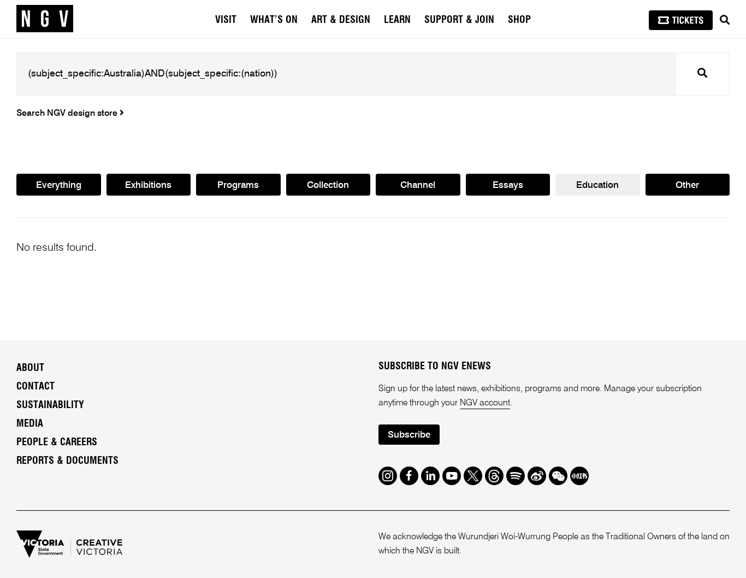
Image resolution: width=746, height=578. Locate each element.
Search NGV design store (68, 113)
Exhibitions (148, 185)
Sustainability (50, 405)
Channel (417, 185)
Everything (58, 185)
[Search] (725, 20)
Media (29, 424)
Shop (519, 20)
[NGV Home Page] (44, 19)
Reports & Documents (67, 461)
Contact (35, 387)
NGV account (485, 403)
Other (687, 185)
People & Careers (56, 442)
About (30, 368)
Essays (508, 185)
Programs (238, 185)
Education (597, 185)
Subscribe (409, 435)
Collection (328, 185)
